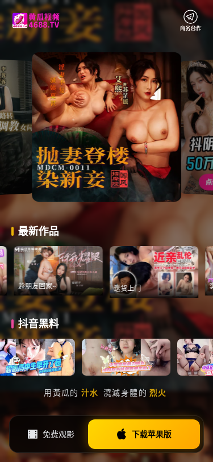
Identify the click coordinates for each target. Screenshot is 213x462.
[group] (72, 271)
